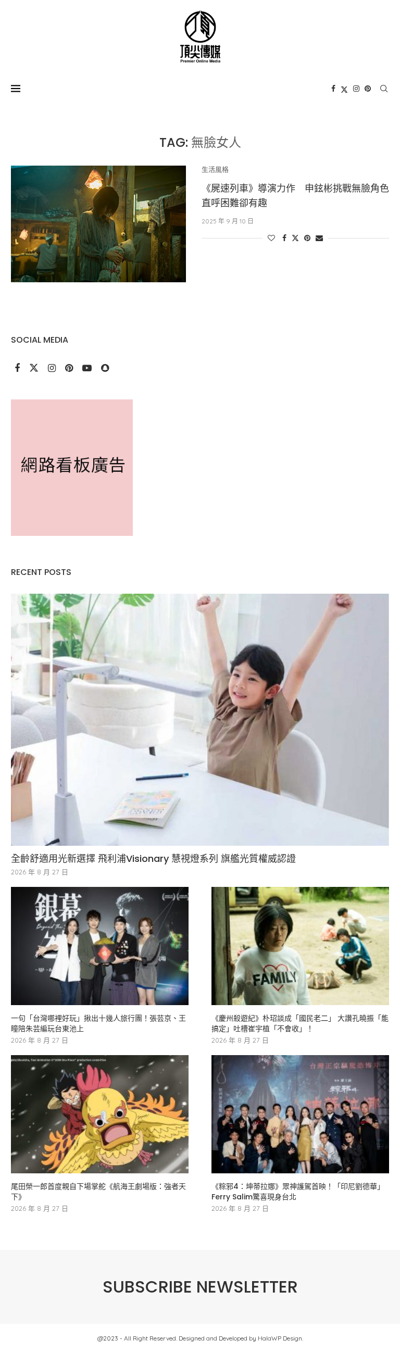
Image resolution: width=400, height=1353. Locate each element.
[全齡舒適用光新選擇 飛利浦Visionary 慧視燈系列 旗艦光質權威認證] (200, 720)
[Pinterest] (368, 88)
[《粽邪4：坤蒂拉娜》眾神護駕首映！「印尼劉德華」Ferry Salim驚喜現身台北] (300, 1114)
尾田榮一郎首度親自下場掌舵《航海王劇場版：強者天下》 (98, 1192)
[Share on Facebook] (284, 238)
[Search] (384, 88)
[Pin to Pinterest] (307, 238)
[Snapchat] (105, 368)
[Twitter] (344, 88)
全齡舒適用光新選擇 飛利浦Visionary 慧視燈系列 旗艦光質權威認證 (153, 858)
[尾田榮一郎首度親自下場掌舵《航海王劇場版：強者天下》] (100, 1114)
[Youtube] (88, 368)
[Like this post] (271, 238)
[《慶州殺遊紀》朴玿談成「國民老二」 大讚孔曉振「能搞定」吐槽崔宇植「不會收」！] (300, 946)
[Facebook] (333, 88)
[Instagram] (356, 88)
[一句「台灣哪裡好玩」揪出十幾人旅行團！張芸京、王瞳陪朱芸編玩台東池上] (100, 946)
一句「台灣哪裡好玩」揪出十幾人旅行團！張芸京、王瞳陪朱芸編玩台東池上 (98, 1023)
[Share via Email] (319, 238)
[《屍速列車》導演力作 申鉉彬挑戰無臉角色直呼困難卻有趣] (98, 224)
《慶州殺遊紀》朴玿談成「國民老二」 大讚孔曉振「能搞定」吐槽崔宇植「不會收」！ (300, 1023)
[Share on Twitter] (295, 238)
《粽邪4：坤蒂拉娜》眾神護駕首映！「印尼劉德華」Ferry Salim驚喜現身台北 (297, 1192)
